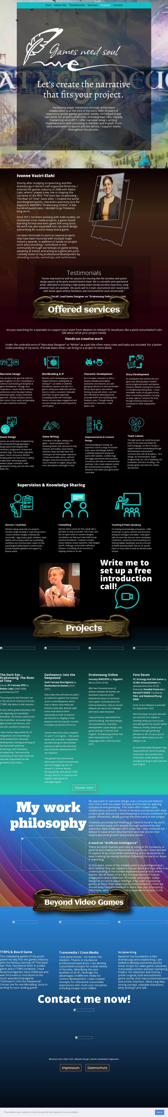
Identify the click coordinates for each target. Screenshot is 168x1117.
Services (93, 5)
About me (60, 5)
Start (48, 5)
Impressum (70, 1067)
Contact (118, 5)
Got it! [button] (159, 1112)
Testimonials (77, 5)
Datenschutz (97, 1067)
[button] (79, 1112)
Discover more (84, 787)
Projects (105, 5)
